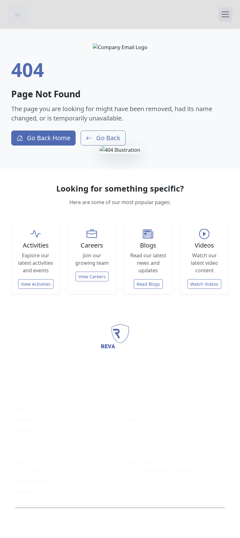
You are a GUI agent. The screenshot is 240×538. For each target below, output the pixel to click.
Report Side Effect (145, 461)
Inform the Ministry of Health (158, 471)
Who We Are (29, 410)
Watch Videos (204, 284)
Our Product (138, 410)
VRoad (183, 519)
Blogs (21, 461)
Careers (24, 430)
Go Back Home (47, 138)
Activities (25, 420)
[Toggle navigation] (225, 14)
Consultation (30, 471)
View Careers (92, 276)
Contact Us (137, 420)
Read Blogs (148, 284)
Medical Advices (33, 481)
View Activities (36, 284)
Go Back (107, 138)
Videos (23, 491)
